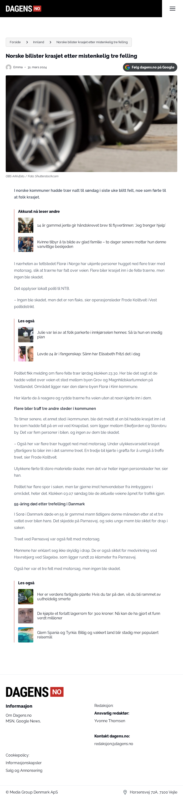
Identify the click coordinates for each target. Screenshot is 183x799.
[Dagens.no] (84, 8)
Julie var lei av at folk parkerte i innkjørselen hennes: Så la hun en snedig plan (99, 334)
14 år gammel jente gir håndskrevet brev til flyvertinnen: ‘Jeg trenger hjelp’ (101, 225)
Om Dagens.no (19, 715)
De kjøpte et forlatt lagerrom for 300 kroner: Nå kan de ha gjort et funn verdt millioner (98, 615)
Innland (38, 42)
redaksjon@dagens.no (113, 744)
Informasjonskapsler (24, 763)
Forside (15, 42)
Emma (18, 67)
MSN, (11, 721)
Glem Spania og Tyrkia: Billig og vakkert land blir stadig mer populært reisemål (97, 634)
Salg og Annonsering (24, 770)
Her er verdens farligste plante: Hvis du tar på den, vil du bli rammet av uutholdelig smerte (99, 596)
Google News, (28, 721)
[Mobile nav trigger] (172, 8)
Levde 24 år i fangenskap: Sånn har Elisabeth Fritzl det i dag (88, 354)
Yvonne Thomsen (109, 721)
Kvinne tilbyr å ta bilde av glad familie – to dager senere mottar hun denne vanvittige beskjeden (101, 244)
